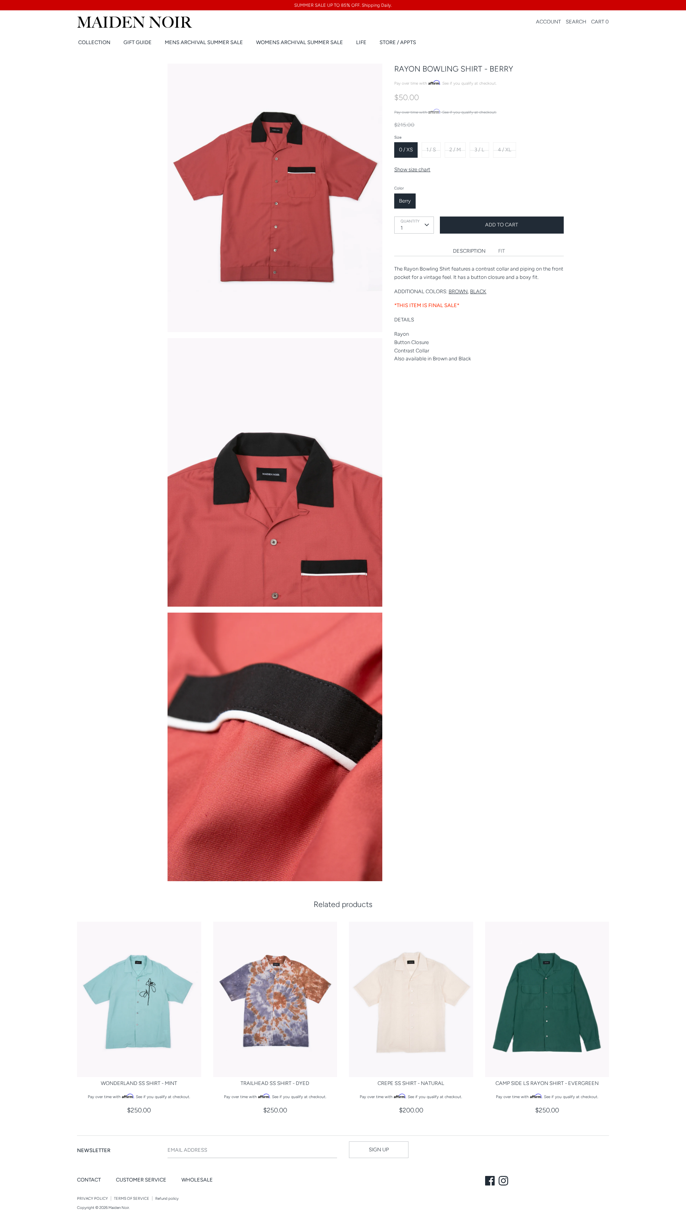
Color (399, 188)
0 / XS (406, 150)
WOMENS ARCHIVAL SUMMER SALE (299, 42)
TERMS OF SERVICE (131, 1198)
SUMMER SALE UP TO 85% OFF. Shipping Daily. (343, 5)
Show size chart (412, 169)
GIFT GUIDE (137, 42)
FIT (501, 251)
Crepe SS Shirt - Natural (411, 1083)
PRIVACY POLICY (92, 1198)
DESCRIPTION (469, 251)
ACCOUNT (548, 22)
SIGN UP (379, 1150)
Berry (405, 201)
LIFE (361, 42)
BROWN (458, 291)
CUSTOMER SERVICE (141, 1180)
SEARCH (576, 22)
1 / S (431, 150)
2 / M (455, 150)
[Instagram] (504, 1181)
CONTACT (89, 1180)
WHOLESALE (197, 1180)
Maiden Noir (118, 1207)
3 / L (479, 150)
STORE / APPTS (398, 42)
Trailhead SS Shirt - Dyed (275, 1083)
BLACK (478, 291)
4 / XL (504, 150)
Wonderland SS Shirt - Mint (139, 1083)
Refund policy (167, 1198)
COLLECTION (94, 42)
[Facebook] (490, 1181)
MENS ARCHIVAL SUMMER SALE (204, 42)
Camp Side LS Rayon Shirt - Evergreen (547, 1083)
